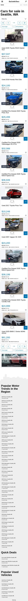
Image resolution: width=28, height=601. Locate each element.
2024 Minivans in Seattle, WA (8, 519)
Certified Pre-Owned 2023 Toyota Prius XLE (13, 111)
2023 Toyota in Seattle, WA (7, 456)
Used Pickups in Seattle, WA (8, 592)
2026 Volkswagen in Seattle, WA (8, 538)
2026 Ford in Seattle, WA (7, 546)
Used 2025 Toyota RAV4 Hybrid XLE (13, 48)
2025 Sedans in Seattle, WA (7, 444)
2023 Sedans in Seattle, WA (7, 452)
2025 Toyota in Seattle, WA (7, 417)
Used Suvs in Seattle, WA (7, 581)
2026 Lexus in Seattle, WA (7, 499)
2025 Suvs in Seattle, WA (7, 397)
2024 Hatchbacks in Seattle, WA (8, 507)
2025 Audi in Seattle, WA (7, 409)
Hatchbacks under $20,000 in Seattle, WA (10, 566)
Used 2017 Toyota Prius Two (12, 205)
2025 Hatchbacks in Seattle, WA (8, 448)
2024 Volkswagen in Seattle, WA (8, 464)
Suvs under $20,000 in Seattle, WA (9, 558)
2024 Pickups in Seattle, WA (8, 503)
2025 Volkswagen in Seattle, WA (8, 436)
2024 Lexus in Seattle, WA (7, 440)
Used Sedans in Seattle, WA (7, 584)
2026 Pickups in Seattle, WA (8, 534)
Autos (2, 5)
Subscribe (25, 4)
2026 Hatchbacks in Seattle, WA (8, 511)
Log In (21, 4)
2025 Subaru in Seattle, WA (7, 460)
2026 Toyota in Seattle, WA (7, 429)
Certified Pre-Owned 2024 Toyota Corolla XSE (13, 300)
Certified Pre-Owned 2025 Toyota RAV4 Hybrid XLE (13, 174)
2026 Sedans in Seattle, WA (7, 491)
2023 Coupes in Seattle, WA (7, 542)
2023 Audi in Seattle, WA (7, 468)
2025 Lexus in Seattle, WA (7, 476)
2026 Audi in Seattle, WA (7, 515)
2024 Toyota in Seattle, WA (7, 413)
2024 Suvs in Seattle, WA (7, 401)
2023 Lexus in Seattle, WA (7, 433)
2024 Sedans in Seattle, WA (7, 425)
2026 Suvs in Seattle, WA (7, 421)
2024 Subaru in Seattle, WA (7, 495)
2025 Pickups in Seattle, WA (8, 523)
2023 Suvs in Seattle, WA (7, 405)
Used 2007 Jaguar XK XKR (11, 237)
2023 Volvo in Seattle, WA (7, 472)
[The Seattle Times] (14, 1)
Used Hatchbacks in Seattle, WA (8, 588)
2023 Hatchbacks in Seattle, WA (8, 484)
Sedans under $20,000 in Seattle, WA (9, 562)
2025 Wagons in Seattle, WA (8, 527)
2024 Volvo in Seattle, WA (7, 480)
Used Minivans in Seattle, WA (8, 596)
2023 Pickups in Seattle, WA (8, 531)
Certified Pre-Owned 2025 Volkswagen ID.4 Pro (11, 143)
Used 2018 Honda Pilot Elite (12, 79)
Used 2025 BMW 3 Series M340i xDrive (13, 332)
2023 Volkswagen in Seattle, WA (8, 487)
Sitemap (14, 600)
